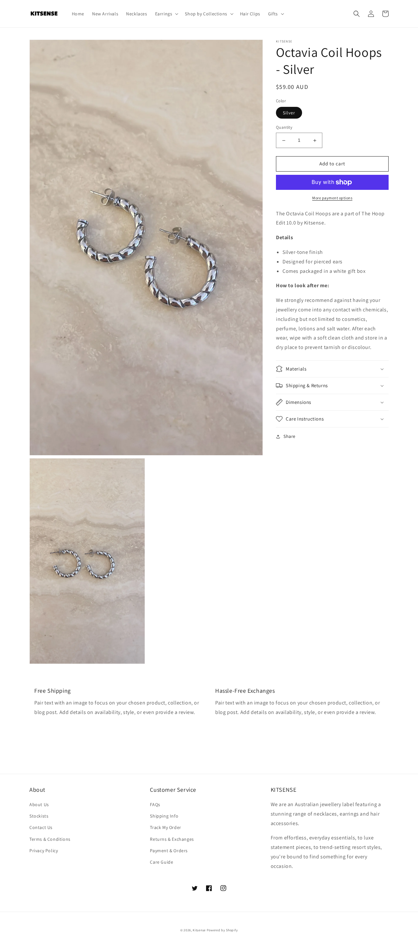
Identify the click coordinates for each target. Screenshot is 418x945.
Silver (289, 113)
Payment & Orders (169, 851)
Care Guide (161, 862)
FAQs (155, 804)
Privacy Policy (43, 851)
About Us (39, 804)
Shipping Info (164, 816)
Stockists (38, 816)
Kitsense (199, 930)
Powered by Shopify (222, 930)
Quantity (284, 127)
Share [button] (289, 436)
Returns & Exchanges (172, 839)
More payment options (332, 197)
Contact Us (41, 827)
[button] (166, 14)
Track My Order (165, 827)
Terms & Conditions (50, 839)
